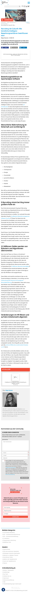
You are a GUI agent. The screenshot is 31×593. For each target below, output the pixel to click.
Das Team (5, 574)
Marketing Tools (7, 542)
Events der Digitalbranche (9, 561)
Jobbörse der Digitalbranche (10, 559)
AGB (4, 582)
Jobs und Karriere (11, 22)
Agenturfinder (6, 549)
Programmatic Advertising (9, 540)
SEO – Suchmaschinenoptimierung (11, 534)
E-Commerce (6, 538)
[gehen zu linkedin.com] (26, 6)
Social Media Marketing (9, 532)
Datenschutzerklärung (10, 474)
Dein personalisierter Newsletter (11, 551)
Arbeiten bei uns (7, 576)
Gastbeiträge (6, 572)
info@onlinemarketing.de (11, 467)
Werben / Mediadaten (8, 570)
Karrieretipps (4, 23)
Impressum (6, 578)
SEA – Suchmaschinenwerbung (10, 536)
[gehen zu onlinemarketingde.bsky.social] (28, 6)
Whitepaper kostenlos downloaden (11, 553)
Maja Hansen (9, 390)
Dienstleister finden (8, 557)
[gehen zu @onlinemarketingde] (24, 6)
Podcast (5, 563)
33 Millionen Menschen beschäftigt (20, 266)
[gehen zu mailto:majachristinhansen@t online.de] (18, 394)
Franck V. (27, 22)
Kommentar (5, 439)
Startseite (3, 22)
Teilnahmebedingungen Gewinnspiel (12, 584)
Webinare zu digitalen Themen (10, 555)
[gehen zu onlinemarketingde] (22, 6)
